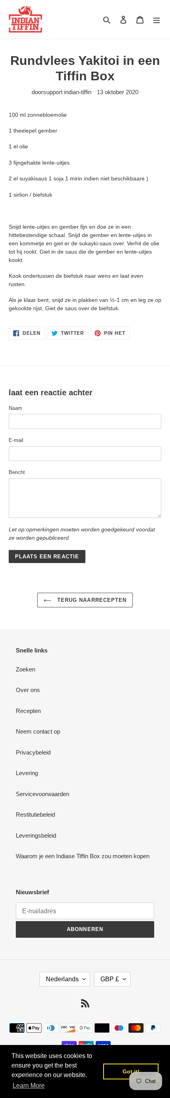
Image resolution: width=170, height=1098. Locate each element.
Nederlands (62, 979)
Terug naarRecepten (91, 600)
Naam (15, 408)
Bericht (17, 472)
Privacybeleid (33, 752)
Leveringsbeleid (36, 835)
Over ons (28, 689)
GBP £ (109, 979)
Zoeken (25, 669)
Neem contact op (38, 731)
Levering (27, 773)
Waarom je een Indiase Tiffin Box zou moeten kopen (82, 856)
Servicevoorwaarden (42, 794)
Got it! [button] (131, 1071)
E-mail (16, 440)
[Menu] (156, 19)
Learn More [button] (29, 1085)
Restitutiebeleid (35, 814)
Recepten (28, 710)
